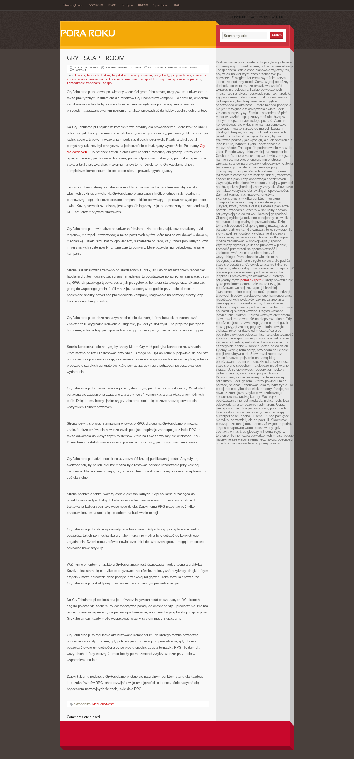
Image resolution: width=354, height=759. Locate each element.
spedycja (199, 75)
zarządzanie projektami (183, 79)
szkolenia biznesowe (121, 79)
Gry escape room (96, 58)
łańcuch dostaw (98, 75)
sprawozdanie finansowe (85, 79)
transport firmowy (151, 79)
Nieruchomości (103, 704)
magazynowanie (140, 75)
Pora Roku (87, 34)
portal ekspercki (252, 280)
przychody (161, 75)
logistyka (119, 75)
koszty (80, 75)
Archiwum (96, 5)
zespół (107, 83)
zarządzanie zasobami (84, 83)
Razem (143, 5)
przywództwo (181, 75)
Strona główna (73, 5)
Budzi (112, 5)
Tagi (177, 5)
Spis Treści (160, 5)
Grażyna (127, 5)
